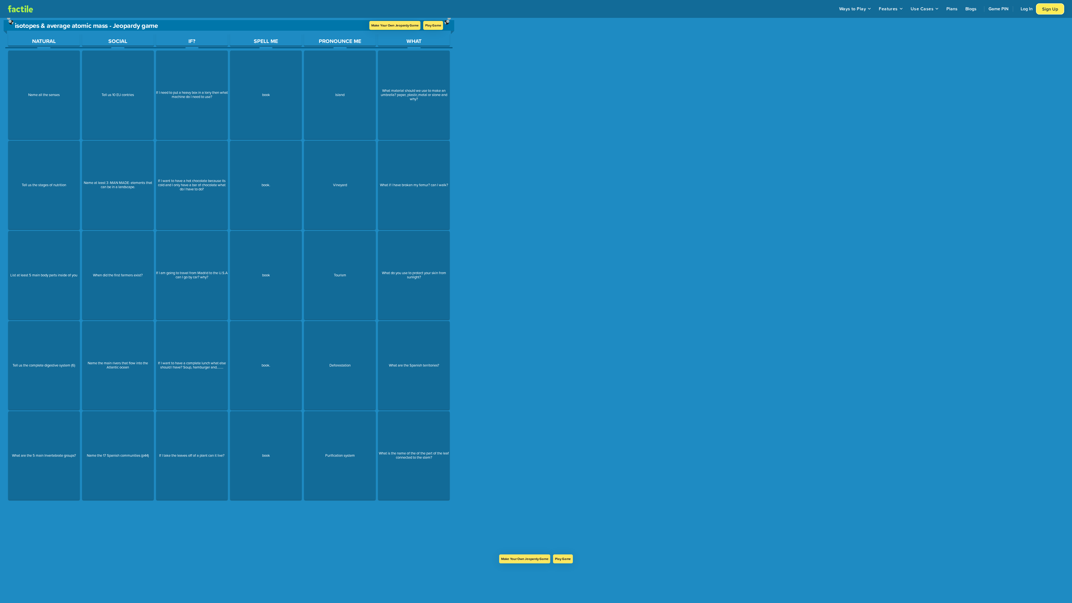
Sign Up (1050, 9)
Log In (1027, 9)
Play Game (433, 25)
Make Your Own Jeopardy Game (395, 25)
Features (888, 9)
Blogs (971, 9)
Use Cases (922, 9)
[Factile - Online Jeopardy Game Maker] (20, 9)
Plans (952, 9)
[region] (229, 286)
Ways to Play (852, 9)
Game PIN (999, 9)
